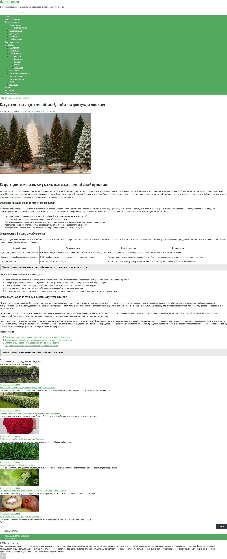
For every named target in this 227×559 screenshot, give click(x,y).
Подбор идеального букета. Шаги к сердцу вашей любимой (31, 346)
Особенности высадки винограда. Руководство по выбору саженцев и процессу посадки (33, 491)
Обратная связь (10, 538)
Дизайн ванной (15, 25)
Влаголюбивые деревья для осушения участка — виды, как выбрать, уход (38, 340)
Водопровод (14, 48)
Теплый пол (18, 68)
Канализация (14, 50)
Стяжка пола (18, 59)
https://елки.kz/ (16, 197)
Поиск (2, 522)
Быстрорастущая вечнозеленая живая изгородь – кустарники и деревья (37, 337)
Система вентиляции (17, 76)
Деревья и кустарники (13, 19)
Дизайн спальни (15, 39)
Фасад (11, 82)
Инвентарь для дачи (12, 42)
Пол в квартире (15, 56)
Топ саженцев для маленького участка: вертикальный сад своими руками (27, 387)
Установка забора (11, 93)
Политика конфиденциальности (17, 536)
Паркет (17, 65)
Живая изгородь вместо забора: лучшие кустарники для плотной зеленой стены (30, 413)
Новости (8, 87)
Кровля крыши (15, 53)
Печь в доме (9, 90)
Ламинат (17, 62)
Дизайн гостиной (15, 31)
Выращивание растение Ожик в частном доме (17, 465)
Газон (7, 16)
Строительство (10, 45)
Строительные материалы (19, 73)
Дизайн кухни (14, 36)
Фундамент (13, 85)
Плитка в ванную (20, 28)
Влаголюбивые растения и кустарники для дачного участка (32, 343)
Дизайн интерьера (12, 22)
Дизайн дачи (14, 33)
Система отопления (16, 79)
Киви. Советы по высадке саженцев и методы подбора (20, 516)
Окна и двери (14, 70)
